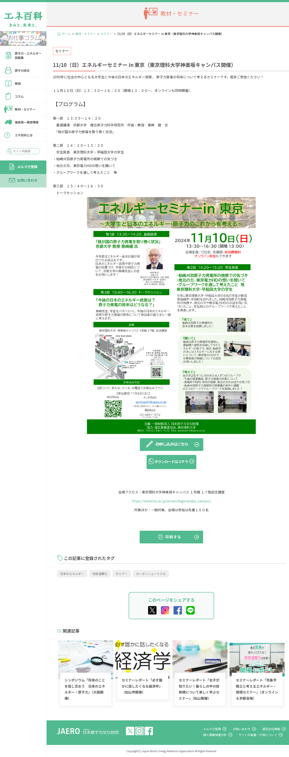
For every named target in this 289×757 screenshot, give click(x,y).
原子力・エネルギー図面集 (28, 55)
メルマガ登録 (27, 166)
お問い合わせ (27, 180)
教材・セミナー (25, 109)
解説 (18, 83)
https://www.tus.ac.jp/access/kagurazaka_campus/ (171, 500)
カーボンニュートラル (151, 574)
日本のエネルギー (72, 574)
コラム (19, 96)
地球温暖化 (99, 574)
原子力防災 (22, 70)
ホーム (66, 34)
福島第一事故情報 (27, 122)
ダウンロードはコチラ (171, 461)
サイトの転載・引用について (258, 735)
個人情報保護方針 (215, 735)
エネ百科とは (24, 135)
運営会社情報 (271, 729)
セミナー (107, 34)
